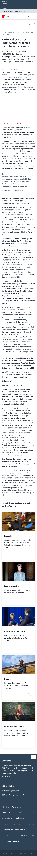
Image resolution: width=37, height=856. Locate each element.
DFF (7, 16)
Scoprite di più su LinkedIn (14, 795)
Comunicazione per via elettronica (15, 835)
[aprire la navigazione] (34, 16)
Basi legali (5, 853)
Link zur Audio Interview (11, 123)
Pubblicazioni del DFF (10, 841)
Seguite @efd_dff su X (12, 791)
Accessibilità (12, 853)
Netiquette (19, 853)
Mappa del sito (27, 853)
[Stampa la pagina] (30, 24)
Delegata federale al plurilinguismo (16, 824)
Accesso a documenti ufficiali (13, 830)
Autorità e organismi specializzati (15, 818)
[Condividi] (34, 24)
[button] (33, 757)
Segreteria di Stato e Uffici (12, 812)
